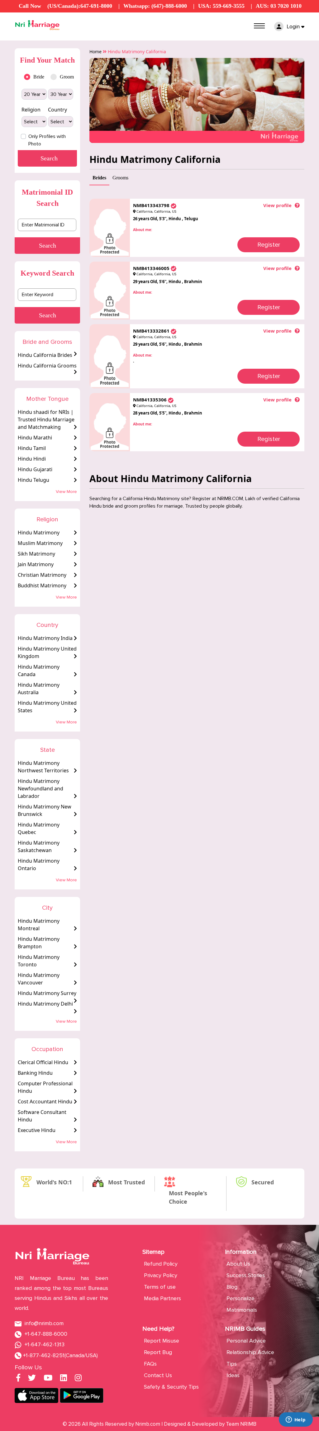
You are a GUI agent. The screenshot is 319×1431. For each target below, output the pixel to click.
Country (57, 109)
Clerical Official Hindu (43, 1062)
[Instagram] (78, 1378)
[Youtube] (47, 1378)
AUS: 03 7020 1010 (279, 6)
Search (47, 245)
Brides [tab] (99, 177)
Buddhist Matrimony (42, 585)
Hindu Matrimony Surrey (47, 993)
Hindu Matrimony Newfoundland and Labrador (40, 788)
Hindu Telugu (33, 479)
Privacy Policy (160, 1275)
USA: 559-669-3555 (221, 6)
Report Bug (158, 1352)
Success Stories (245, 1275)
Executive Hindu (36, 1130)
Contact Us (158, 1375)
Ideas (233, 1375)
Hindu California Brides (45, 355)
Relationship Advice (250, 1352)
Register (268, 245)
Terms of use (160, 1286)
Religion (30, 109)
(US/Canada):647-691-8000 (79, 6)
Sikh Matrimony (36, 553)
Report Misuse (161, 1340)
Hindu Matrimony (39, 532)
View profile (277, 205)
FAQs (150, 1363)
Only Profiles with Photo (47, 140)
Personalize (240, 1298)
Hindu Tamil (32, 448)
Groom (65, 76)
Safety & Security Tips (171, 1386)
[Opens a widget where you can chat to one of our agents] (296, 1420)
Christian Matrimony (42, 574)
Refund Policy (161, 1263)
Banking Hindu (35, 1072)
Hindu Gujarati (35, 469)
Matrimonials (241, 1309)
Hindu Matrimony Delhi (45, 1003)
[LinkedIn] (63, 1378)
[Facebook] (18, 1378)
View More (66, 491)
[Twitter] (32, 1378)
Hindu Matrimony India (45, 638)
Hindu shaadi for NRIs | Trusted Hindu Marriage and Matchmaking (46, 419)
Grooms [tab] (120, 177)
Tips (231, 1363)
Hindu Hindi (32, 458)
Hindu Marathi (35, 437)
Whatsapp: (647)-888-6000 (155, 6)
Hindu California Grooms (47, 365)
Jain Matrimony (36, 564)
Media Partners (162, 1298)
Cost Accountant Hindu (45, 1101)
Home (95, 51)
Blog (231, 1286)
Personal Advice (246, 1340)
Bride (38, 76)
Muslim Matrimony (40, 543)
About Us (238, 1263)
